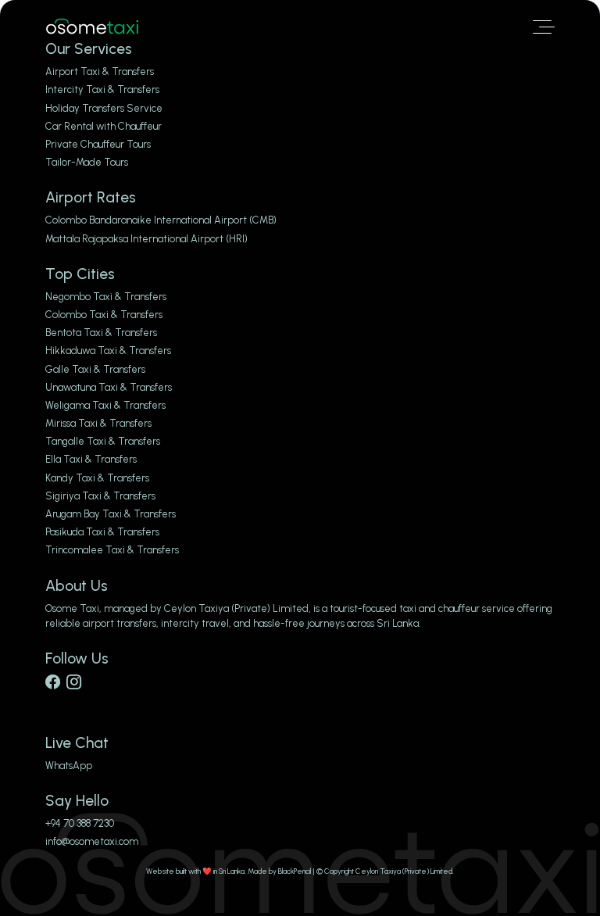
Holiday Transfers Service (103, 108)
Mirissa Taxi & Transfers (98, 423)
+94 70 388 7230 (79, 823)
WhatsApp (68, 765)
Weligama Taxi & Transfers (105, 405)
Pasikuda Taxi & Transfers (102, 532)
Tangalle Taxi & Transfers (102, 441)
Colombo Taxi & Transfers (103, 314)
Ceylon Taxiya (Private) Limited (236, 608)
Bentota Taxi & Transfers (101, 332)
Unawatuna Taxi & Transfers (108, 387)
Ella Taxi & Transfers (91, 459)
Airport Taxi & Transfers (99, 71)
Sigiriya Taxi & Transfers (100, 496)
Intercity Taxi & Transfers (102, 89)
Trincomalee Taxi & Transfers (112, 550)
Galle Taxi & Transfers (95, 369)
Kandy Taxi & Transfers (97, 478)
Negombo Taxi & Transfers (105, 296)
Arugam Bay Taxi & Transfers (110, 514)
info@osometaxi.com (91, 841)
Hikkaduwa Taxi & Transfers (108, 350)
